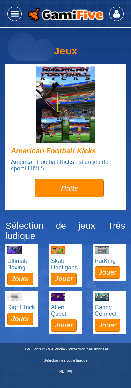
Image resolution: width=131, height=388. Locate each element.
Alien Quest (58, 310)
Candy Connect (105, 310)
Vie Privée (56, 349)
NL (61, 371)
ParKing (105, 261)
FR (69, 371)
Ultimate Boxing (18, 264)
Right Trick (21, 307)
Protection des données (88, 349)
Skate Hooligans (64, 264)
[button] (14, 14)
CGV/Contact (34, 349)
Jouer (20, 278)
